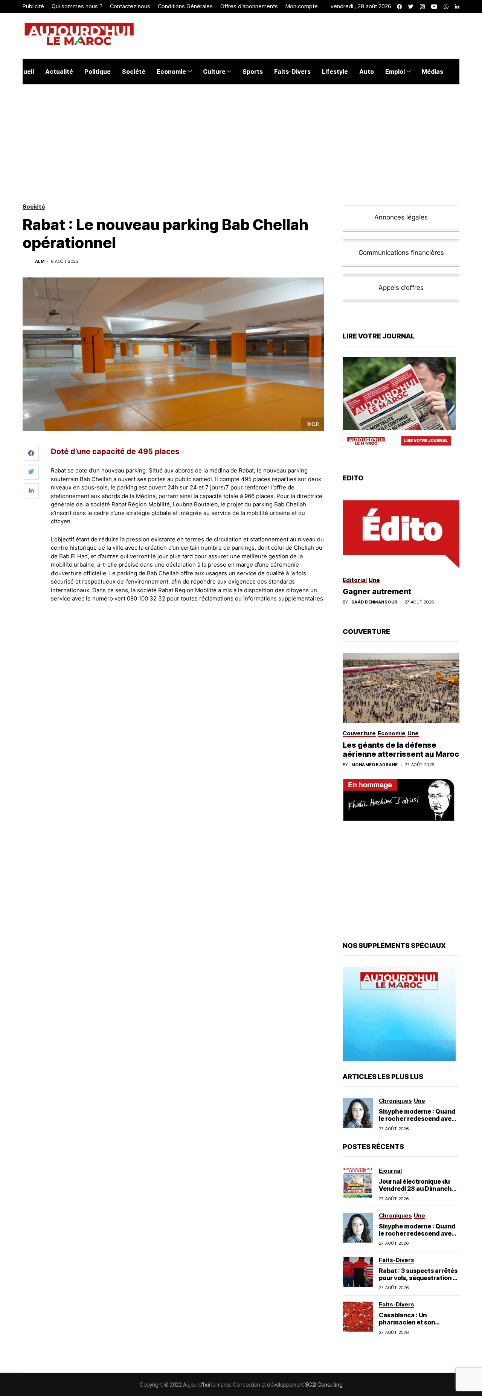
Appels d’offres (401, 287)
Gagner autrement (377, 591)
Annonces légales (401, 217)
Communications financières (401, 252)
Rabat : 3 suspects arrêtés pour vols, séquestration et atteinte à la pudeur (419, 1278)
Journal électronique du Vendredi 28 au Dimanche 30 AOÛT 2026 (417, 1188)
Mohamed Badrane (374, 764)
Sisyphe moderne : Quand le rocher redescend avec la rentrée (417, 1118)
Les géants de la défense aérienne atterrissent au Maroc (401, 750)
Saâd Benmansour (374, 602)
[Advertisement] (188, 629)
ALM (39, 261)
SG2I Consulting (324, 1384)
